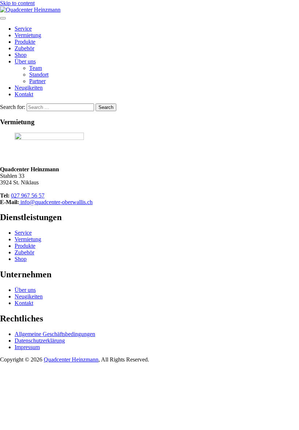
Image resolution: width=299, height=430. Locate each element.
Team (35, 68)
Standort (38, 74)
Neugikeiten (29, 88)
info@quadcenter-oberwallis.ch (56, 202)
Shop (21, 55)
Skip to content (17, 3)
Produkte (25, 42)
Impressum (27, 347)
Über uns (25, 61)
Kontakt (24, 94)
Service (23, 29)
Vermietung (28, 35)
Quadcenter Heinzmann (71, 359)
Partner (37, 81)
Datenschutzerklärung (40, 340)
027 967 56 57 (27, 195)
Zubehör (24, 48)
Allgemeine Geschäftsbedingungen (55, 334)
